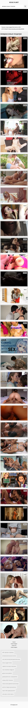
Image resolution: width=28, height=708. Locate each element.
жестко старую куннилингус (9, 687)
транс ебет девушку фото (8, 691)
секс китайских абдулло (8, 670)
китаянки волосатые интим (9, 656)
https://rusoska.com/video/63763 (16, 29)
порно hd (14, 645)
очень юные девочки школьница (10, 684)
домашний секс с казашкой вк (9, 677)
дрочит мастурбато (7, 673)
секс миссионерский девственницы (11, 659)
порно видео (14, 644)
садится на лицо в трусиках (9, 666)
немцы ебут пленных (7, 680)
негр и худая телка (7, 663)
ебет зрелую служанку (8, 652)
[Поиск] (25, 6)
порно (14, 642)
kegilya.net (14, 2)
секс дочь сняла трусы (8, 694)
